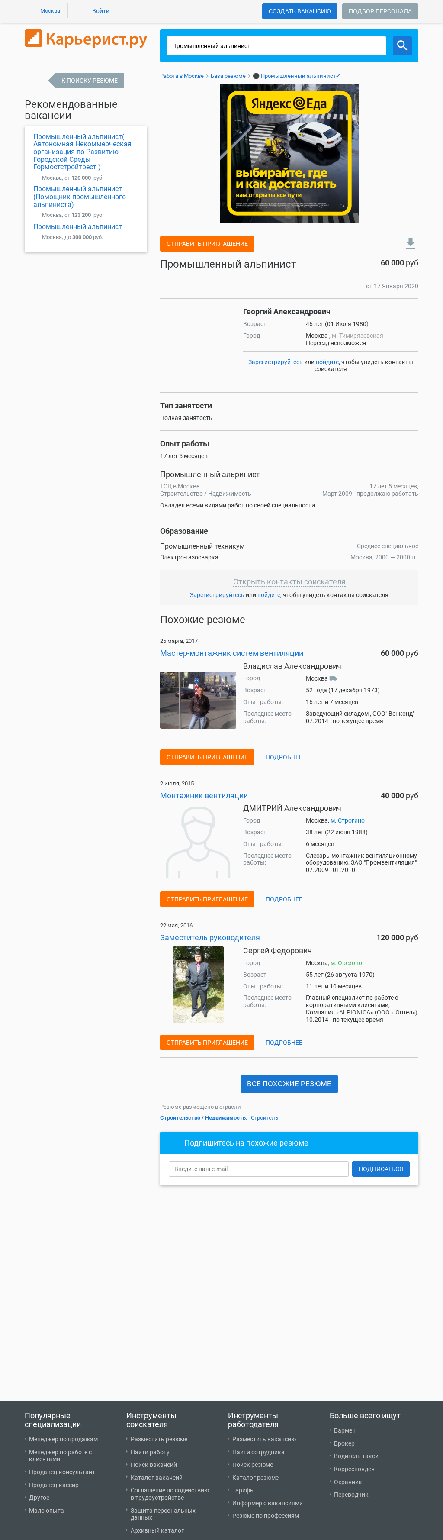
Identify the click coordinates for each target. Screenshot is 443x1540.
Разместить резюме (159, 1439)
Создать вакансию (300, 11)
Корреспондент (356, 1469)
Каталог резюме (255, 1477)
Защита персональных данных (163, 1514)
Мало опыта (46, 1510)
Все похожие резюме (289, 1083)
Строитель (264, 1117)
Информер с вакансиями (267, 1503)
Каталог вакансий (157, 1477)
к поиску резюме (89, 80)
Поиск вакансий (154, 1464)
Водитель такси (356, 1456)
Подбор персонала (380, 11)
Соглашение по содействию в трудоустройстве (170, 1494)
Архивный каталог (157, 1530)
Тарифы (243, 1490)
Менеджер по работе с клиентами (60, 1456)
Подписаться (381, 1168)
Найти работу (150, 1452)
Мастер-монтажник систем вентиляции (231, 653)
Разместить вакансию (264, 1439)
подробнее (284, 757)
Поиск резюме (252, 1464)
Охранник (348, 1482)
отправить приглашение (207, 243)
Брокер (344, 1443)
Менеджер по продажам (63, 1439)
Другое (39, 1497)
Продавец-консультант (62, 1472)
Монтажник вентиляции (204, 795)
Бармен (345, 1430)
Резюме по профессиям (265, 1515)
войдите (327, 361)
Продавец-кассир (54, 1485)
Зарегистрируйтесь (275, 361)
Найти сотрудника (258, 1452)
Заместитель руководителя (210, 937)
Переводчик (351, 1494)
